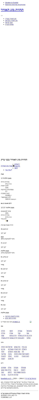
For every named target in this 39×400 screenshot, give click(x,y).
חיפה (16, 168)
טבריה (20, 331)
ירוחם (10, 372)
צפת (2, 335)
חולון (2, 351)
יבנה (2, 372)
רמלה (10, 356)
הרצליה (24, 349)
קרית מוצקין (5, 338)
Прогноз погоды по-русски (15, 4)
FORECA (16, 322)
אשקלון (23, 367)
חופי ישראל (9, 22)
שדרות (16, 374)
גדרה (9, 370)
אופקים (3, 367)
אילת (9, 367)
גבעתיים (11, 349)
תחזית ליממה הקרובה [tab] (12, 316)
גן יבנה (16, 370)
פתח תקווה (17, 354)
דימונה (23, 370)
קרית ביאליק (22, 335)
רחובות (3, 356)
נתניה (10, 354)
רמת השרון (25, 356)
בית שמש (17, 347)
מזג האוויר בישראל (11, 20)
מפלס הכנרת (9, 24)
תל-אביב (17, 166)
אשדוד (16, 367)
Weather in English (11, 3)
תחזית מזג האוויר (12, 10)
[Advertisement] (9, 59)
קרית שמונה (13, 338)
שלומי (28, 338)
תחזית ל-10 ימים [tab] (10, 318)
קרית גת (10, 374)
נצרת (11, 333)
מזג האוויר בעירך (10, 19)
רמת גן (16, 356)
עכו (28, 333)
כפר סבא (17, 351)
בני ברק (24, 347)
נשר (19, 333)
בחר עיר (8, 170)
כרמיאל (29, 331)
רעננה (3, 358)
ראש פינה (21, 338)
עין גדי (3, 374)
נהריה (3, 333)
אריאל (10, 347)
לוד (23, 351)
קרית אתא (13, 335)
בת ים (3, 349)
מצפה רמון (17, 372)
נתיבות (23, 372)
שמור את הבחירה (6, 166)
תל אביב (11, 358)
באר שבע (4, 370)
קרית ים (29, 335)
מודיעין (3, 354)
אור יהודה (4, 347)
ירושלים (17, 164)
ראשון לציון (25, 354)
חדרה (3, 331)
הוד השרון (17, 349)
